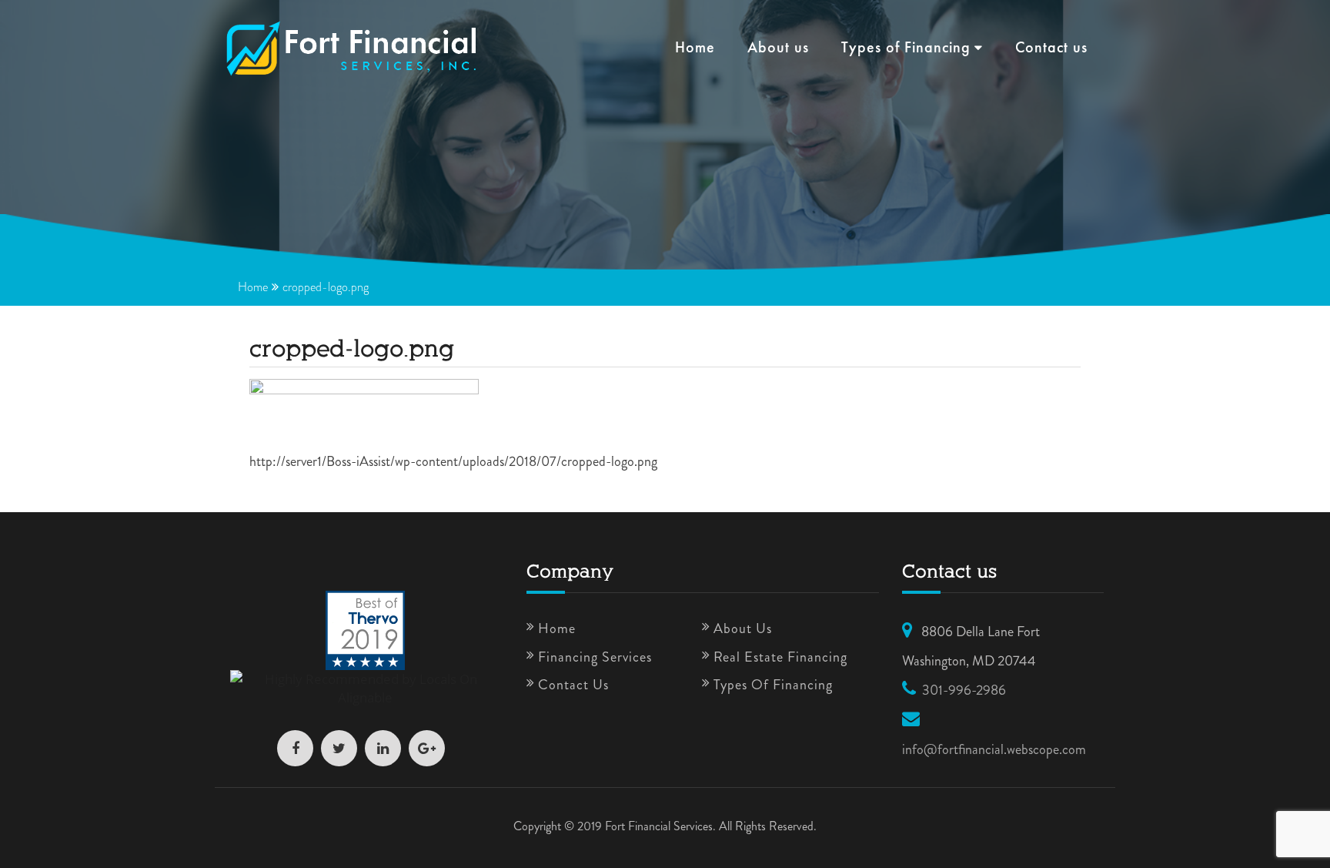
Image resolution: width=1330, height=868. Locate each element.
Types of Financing (906, 49)
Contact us (1051, 49)
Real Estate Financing (780, 657)
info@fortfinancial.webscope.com (994, 749)
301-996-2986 (964, 690)
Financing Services (595, 657)
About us (778, 49)
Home (695, 49)
